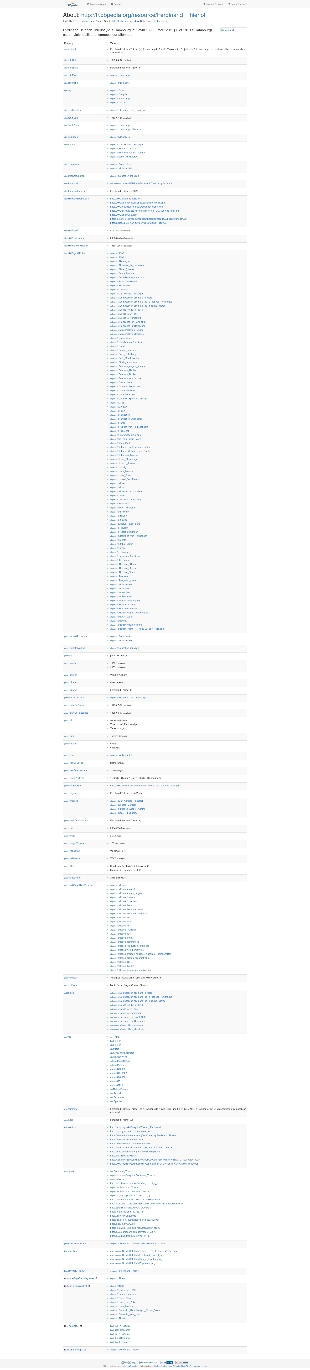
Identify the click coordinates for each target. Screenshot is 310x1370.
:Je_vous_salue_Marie (125, 438)
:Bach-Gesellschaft (123, 281)
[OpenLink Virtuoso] (128, 1362)
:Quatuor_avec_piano (125, 523)
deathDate (71, 117)
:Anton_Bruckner (122, 273)
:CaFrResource (120, 1329)
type (67, 1036)
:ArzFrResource (120, 1325)
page (69, 835)
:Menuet (118, 620)
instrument (71, 136)
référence (72, 858)
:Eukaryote (117, 1097)
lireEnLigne (73, 785)
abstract (70, 49)
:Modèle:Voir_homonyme (127, 949)
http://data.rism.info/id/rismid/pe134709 (130, 1235)
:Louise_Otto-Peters (124, 479)
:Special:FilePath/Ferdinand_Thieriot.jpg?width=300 (142, 183)
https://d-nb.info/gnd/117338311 (126, 1211)
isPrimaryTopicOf (74, 1270)
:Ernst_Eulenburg (123, 354)
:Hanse (117, 422)
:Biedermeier (120, 285)
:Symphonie (120, 552)
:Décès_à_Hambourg (125, 317)
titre (69, 866)
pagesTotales (74, 843)
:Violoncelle (120, 136)
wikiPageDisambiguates (80, 1278)
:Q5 (115, 1081)
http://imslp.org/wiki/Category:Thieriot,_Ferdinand (135, 1127)
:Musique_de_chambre (126, 491)
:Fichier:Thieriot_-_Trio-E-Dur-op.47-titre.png (137, 628)
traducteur (72, 877)
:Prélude (118, 515)
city (67, 90)
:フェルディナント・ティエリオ (130, 1195)
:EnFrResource (120, 1337)
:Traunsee (119, 576)
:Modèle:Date (121, 905)
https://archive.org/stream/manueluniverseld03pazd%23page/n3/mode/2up (148, 218)
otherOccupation (74, 175)
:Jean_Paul (120, 442)
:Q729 (116, 1085)
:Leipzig (118, 102)
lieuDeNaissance (75, 770)
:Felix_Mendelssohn (124, 358)
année (70, 663)
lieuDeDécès (73, 762)
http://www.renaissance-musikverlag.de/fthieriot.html (136, 206)
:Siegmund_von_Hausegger (128, 110)
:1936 (117, 253)
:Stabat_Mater (121, 543)
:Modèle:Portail (122, 937)
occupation (71, 164)
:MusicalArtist (118, 1056)
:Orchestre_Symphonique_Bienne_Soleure (136, 1310)
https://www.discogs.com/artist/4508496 (130, 1143)
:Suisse (118, 547)
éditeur (70, 977)
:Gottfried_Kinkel (122, 394)
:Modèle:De (120, 917)
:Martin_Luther (121, 616)
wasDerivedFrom (75, 1243)
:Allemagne (120, 82)
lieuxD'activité (74, 777)
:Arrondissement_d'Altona (127, 277)
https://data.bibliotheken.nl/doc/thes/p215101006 (135, 1227)
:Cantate (118, 289)
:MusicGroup (120, 1060)
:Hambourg (120, 75)
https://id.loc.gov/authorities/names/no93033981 (134, 1219)
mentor (69, 144)
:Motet (117, 483)
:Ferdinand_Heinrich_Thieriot (129, 1191)
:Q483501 (118, 1077)
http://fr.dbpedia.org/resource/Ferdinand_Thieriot (143, 14)
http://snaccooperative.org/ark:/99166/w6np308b (135, 1151)
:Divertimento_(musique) (126, 342)
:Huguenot (119, 430)
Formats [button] (118, 4)
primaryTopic (75, 1349)
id (68, 720)
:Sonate (118, 539)
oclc (69, 828)
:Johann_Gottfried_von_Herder (130, 447)
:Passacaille (120, 503)
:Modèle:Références (124, 941)
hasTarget (73, 1325)
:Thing (114, 1036)
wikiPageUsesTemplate (79, 885)
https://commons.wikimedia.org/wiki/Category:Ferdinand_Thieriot (143, 1135)
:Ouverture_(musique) (125, 499)
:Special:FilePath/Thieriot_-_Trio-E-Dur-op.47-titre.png (143, 1251)
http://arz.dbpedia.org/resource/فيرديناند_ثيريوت (134, 1183)
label (69, 735)
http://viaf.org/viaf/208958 (123, 1215)
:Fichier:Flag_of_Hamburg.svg (129, 612)
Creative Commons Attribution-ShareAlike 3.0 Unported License (182, 1366)
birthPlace (71, 75)
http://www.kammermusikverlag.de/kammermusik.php (137, 202)
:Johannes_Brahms (124, 455)
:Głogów (118, 94)
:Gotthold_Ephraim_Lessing (128, 398)
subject (69, 992)
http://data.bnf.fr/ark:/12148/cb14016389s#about (135, 1199)
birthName (71, 67)
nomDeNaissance (76, 820)
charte (70, 682)
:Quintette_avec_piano (125, 1314)
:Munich (118, 487)
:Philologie (119, 511)
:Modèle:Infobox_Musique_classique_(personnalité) (140, 953)
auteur (70, 674)
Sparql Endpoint (238, 4)
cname (70, 689)
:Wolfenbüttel (121, 596)
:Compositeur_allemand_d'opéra (131, 297)
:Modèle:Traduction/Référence (129, 945)
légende (71, 793)
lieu (69, 755)
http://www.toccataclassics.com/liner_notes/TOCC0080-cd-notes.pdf (144, 210)
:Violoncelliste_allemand (127, 329)
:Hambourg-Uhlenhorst (126, 129)
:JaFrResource (120, 1333)
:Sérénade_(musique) (125, 556)
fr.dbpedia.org (161, 21)
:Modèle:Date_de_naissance (128, 913)
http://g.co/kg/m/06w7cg (122, 1223)
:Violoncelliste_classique (127, 333)
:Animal (115, 1093)
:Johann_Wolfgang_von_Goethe (130, 451)
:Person (115, 1040)
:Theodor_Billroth (123, 564)
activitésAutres (74, 647)
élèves (70, 985)
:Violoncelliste (121, 168)
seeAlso (70, 1127)
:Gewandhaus (121, 382)
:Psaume (118, 519)
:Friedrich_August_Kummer (128, 152)
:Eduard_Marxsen (123, 148)
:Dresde (118, 346)
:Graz (117, 90)
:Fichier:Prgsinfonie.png (126, 624)
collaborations (74, 697)
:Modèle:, (119, 885)
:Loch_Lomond (122, 471)
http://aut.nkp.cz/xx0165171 (124, 1155)
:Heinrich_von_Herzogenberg (129, 426)
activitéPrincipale (75, 636)
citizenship (71, 82)
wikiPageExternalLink (76, 198)
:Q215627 (118, 1073)
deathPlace (71, 125)
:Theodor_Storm (122, 572)
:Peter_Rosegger (123, 507)
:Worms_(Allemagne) (125, 600)
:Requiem (119, 527)
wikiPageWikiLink (74, 253)
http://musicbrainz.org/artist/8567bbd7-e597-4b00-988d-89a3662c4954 (146, 1203)
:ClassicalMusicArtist (122, 1052)
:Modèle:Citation (122, 897)
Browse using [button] (96, 4)
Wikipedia (133, 1366)
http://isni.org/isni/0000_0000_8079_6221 (131, 1131)
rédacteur (72, 850)
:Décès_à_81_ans (124, 313)
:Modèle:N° (120, 925)
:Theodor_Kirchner (123, 568)
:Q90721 (117, 1179)
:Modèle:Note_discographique (129, 957)
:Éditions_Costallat (123, 604)
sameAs (70, 1171)
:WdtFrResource (120, 1342)
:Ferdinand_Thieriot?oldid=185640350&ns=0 (137, 1243)
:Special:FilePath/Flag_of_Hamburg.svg (136, 1259)
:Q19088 (117, 1069)
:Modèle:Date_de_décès (126, 909)
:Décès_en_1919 (123, 1290)
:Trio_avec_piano (123, 580)
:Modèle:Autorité (122, 889)
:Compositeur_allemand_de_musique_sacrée (137, 305)
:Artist (114, 1048)
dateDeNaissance (76, 712)
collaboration (72, 110)
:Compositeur (121, 164)
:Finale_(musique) (123, 362)
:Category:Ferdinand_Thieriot (132, 1175)
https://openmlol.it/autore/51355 (126, 1139)
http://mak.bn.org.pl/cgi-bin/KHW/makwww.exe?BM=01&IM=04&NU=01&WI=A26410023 (155, 1159)
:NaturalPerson (119, 1089)
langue (70, 743)
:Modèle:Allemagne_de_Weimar (130, 970)
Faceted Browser (214, 4)
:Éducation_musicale (124, 175)
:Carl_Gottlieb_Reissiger (126, 144)
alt (68, 655)
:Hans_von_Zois (122, 1302)
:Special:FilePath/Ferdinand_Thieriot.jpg (136, 1255)
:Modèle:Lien (120, 921)
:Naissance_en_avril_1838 (128, 321)
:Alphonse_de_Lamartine (127, 265)
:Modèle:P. (119, 933)
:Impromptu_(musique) (126, 434)
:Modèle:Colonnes (123, 901)
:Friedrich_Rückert (123, 374)
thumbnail (71, 183)
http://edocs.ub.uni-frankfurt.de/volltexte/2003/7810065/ (138, 222)
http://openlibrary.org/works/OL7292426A (131, 1207)
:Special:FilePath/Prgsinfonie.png (132, 1263)
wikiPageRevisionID (76, 245)
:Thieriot (118, 1278)
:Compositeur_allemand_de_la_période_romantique (141, 301)
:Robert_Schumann (124, 531)
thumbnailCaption (75, 191)
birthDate (70, 60)
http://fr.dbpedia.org (122, 21)
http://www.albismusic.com (123, 214)
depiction (70, 1251)
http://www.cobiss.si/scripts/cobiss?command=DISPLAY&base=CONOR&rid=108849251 (155, 1163)
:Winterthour (120, 592)
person (85, 21)
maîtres (71, 800)
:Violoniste (119, 588)
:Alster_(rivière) (122, 269)
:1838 (117, 1285)
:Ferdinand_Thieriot (121, 1171)
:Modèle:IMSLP (122, 965)
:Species (116, 1101)
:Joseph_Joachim (123, 463)
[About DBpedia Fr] (73, 4)
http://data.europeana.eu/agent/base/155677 (133, 1231)
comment (70, 1108)
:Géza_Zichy (120, 1298)
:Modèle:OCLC (121, 961)
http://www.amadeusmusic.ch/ (125, 198)
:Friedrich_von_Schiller (126, 378)
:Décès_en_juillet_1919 (126, 309)
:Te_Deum (119, 560)
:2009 (117, 257)
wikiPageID (71, 230)
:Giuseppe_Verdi (122, 390)
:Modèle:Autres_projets (126, 893)
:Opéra (117, 495)
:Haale (117, 410)
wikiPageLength (74, 238)
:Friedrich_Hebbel (123, 370)
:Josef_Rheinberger (124, 156)
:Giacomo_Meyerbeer (125, 386)
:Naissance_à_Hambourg (127, 325)
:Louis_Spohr (121, 475)
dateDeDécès (74, 705)
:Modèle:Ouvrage (123, 929)
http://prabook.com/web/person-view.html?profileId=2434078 (141, 1147)
